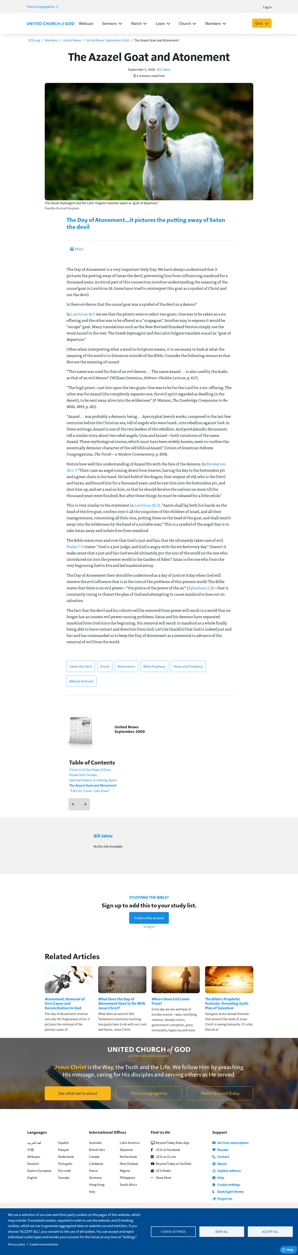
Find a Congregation (41, 6)
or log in (149, 926)
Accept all (270, 1231)
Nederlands (66, 1156)
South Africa (128, 1184)
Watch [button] (136, 23)
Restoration (126, 666)
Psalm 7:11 (75, 546)
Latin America (129, 1142)
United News (72, 40)
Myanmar (126, 1149)
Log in (267, 7)
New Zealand (129, 1163)
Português (65, 1163)
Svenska (63, 1177)
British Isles (97, 1149)
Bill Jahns (163, 69)
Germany (95, 1177)
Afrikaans (33, 1156)
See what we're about (77, 1093)
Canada (94, 1156)
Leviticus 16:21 (147, 505)
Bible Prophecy (154, 666)
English (32, 1177)
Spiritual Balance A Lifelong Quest (93, 780)
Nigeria (125, 1170)
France (93, 1170)
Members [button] (213, 23)
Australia (95, 1142)
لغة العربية (34, 1142)
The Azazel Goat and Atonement (92, 785)
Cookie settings (173, 1231)
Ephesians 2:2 (200, 587)
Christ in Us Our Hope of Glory (90, 769)
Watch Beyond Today (220, 1093)
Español (63, 1142)
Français (63, 1149)
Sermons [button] (109, 23)
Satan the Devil (80, 666)
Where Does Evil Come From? (170, 1001)
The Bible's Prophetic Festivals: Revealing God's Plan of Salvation (226, 1003)
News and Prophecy (188, 666)
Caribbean (96, 1163)
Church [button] (185, 23)
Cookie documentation (43, 1244)
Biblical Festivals (81, 681)
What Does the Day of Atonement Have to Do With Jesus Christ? (121, 1003)
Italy (92, 1191)
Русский (64, 1170)
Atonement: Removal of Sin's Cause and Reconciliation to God (65, 1003)
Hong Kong (96, 1184)
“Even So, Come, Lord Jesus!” (89, 791)
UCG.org (34, 40)
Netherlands (128, 1156)
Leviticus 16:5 (83, 314)
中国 (30, 1149)
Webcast (86, 23)
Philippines (127, 1177)
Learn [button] (160, 23)
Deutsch (33, 1163)
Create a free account (149, 918)
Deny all (221, 1231)
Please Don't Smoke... (84, 775)
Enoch (105, 666)
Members (51, 40)
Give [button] (259, 23)
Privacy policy (16, 1244)
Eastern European (39, 1170)
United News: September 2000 (107, 40)
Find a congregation (149, 1093)
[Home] (50, 23)
